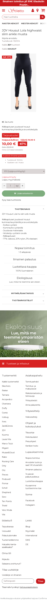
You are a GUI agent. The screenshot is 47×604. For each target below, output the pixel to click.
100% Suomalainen (24, 271)
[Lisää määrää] (22, 185)
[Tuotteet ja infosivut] (4, 10)
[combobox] (23, 17)
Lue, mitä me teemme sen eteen (24, 282)
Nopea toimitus (25, 248)
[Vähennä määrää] (4, 185)
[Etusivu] (16, 10)
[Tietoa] (37, 10)
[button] (9, 38)
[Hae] (42, 17)
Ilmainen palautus (24, 259)
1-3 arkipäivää (25, 252)
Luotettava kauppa (25, 266)
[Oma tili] (32, 10)
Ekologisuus (24, 278)
